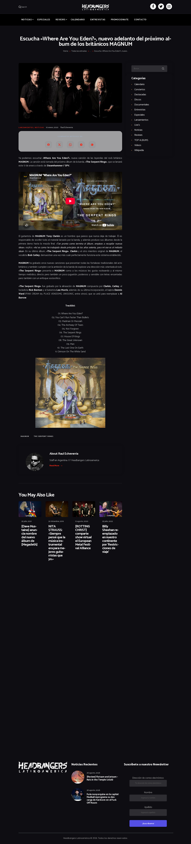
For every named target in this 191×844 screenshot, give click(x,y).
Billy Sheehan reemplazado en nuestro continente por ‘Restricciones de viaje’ (110, 539)
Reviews (138, 135)
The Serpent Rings (43, 436)
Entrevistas (139, 110)
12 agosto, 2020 (81, 521)
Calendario (139, 84)
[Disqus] (40, 572)
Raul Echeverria (67, 127)
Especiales (139, 115)
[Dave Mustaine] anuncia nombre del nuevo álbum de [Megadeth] (29, 536)
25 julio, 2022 (107, 521)
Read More (54, 465)
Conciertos (139, 90)
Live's (137, 125)
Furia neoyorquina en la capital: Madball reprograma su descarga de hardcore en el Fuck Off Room (103, 798)
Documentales (141, 105)
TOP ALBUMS (141, 140)
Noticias (39, 127)
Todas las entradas (79, 51)
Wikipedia (139, 150)
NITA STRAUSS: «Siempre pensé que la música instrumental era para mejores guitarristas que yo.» (56, 543)
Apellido (148, 807)
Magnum (25, 436)
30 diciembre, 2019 (56, 521)
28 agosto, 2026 (93, 773)
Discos (137, 100)
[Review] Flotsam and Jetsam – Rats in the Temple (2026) (102, 778)
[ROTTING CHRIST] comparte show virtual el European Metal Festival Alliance (83, 537)
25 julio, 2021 (26, 521)
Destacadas (140, 95)
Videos (137, 145)
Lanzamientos (26, 127)
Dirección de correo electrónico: (148, 778)
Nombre (148, 792)
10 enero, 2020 (52, 127)
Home (65, 51)
